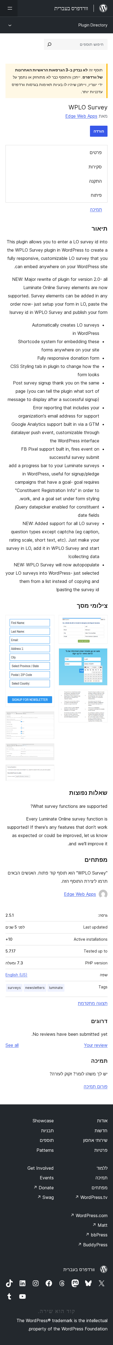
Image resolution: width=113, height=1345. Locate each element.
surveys (14, 988)
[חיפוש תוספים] (49, 44)
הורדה (99, 131)
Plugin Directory (93, 25)
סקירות (95, 167)
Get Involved (40, 1168)
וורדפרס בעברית (79, 1269)
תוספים (47, 1140)
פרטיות (101, 1150)
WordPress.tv (91, 1197)
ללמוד (102, 1168)
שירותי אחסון (95, 1140)
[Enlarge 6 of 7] (47, 751)
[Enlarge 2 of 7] (100, 655)
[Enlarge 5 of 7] (47, 719)
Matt (100, 1225)
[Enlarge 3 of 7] (100, 697)
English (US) (16, 974)
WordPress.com (89, 1215)
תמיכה (96, 209)
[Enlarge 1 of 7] (100, 622)
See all (12, 1045)
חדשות (101, 1130)
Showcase (43, 1120)
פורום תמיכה (96, 1086)
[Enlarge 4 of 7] (47, 622)
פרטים (96, 152)
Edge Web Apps (81, 116)
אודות (102, 1120)
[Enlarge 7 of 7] (47, 772)
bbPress (96, 1235)
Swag (45, 1197)
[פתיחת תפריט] (9, 8)
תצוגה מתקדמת (93, 1003)
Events (47, 1177)
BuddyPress (93, 1244)
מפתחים (100, 1187)
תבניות (47, 1130)
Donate (43, 1187)
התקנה (95, 181)
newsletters (35, 988)
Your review (96, 1045)
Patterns (45, 1150)
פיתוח (96, 195)
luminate (56, 988)
